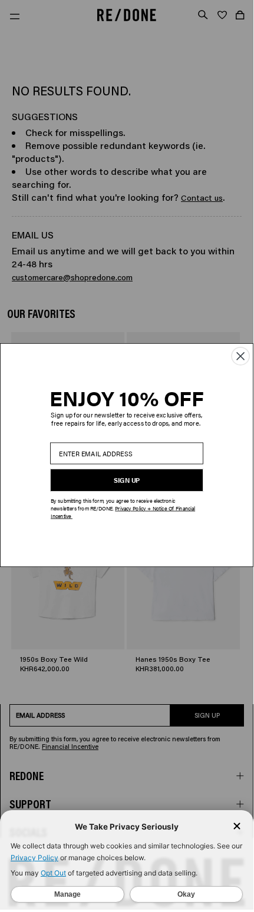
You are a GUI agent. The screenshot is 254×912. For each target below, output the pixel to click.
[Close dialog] (240, 355)
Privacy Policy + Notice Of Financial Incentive (123, 512)
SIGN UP (127, 480)
